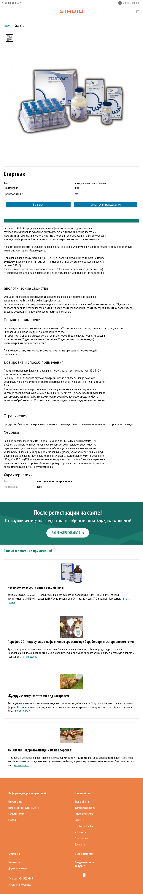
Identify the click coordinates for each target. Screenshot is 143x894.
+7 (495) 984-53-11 (12, 3)
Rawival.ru (80, 820)
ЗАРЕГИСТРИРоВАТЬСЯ (66, 532)
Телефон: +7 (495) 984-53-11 (22, 878)
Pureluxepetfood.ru (84, 826)
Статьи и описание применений (28, 551)
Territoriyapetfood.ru (85, 808)
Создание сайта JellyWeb (84, 864)
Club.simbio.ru (81, 838)
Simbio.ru (14, 854)
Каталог (8, 26)
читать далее (29, 657)
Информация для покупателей (27, 793)
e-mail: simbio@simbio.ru (20, 885)
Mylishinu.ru (80, 832)
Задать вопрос (131, 3)
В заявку (38, 204)
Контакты (13, 820)
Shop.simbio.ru (82, 801)
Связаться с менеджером (106, 204)
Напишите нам (15, 801)
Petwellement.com (84, 814)
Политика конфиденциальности (23, 808)
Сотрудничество (16, 814)
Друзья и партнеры (17, 868)
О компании (14, 862)
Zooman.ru (80, 844)
